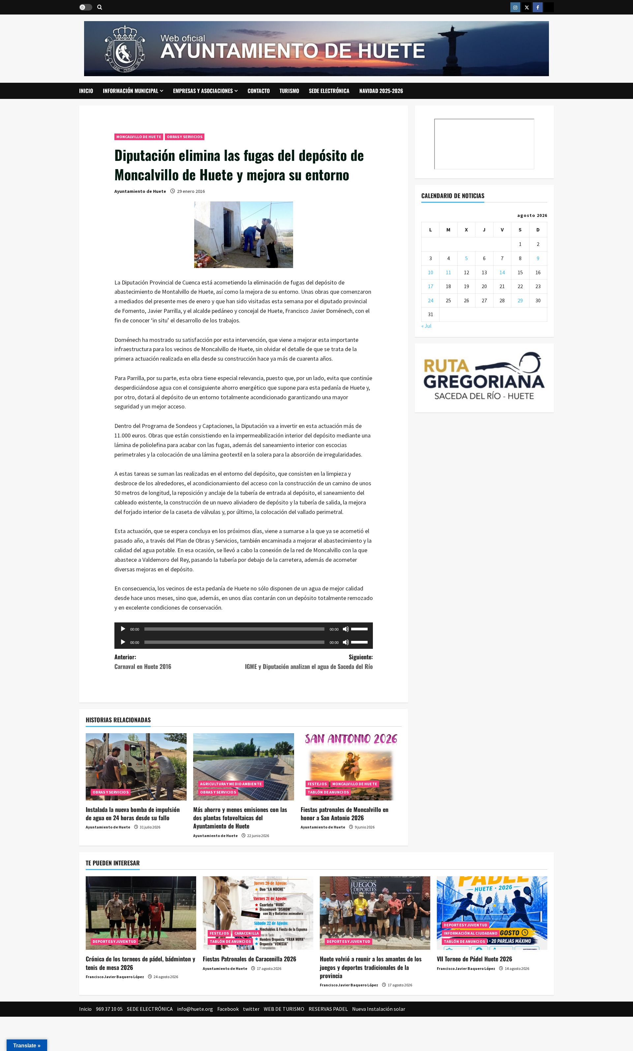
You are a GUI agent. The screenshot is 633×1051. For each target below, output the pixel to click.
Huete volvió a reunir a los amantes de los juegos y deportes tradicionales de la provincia (371, 966)
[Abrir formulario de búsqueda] (99, 7)
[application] (243, 629)
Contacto (259, 91)
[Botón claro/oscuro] (85, 7)
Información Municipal (130, 91)
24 (430, 300)
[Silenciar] (346, 629)
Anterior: (142, 661)
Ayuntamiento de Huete (140, 191)
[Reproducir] (123, 629)
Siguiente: (309, 661)
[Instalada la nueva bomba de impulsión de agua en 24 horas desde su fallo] (136, 766)
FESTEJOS (317, 783)
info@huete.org (195, 1009)
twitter (251, 1009)
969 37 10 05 (109, 1009)
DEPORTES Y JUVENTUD (114, 941)
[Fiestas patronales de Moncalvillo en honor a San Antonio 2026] (351, 766)
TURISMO (289, 91)
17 (430, 286)
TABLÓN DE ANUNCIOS (328, 792)
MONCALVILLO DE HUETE (138, 136)
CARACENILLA (246, 933)
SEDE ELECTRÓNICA (329, 91)
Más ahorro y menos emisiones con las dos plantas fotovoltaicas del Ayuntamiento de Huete (240, 817)
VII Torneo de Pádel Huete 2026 (474, 958)
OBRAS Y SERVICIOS (185, 136)
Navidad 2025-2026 (381, 91)
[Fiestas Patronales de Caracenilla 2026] (258, 913)
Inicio (86, 91)
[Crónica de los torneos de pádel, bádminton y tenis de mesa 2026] (141, 913)
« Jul (426, 325)
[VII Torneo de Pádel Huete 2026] (492, 913)
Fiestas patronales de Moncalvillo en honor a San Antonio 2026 (344, 813)
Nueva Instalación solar (378, 1009)
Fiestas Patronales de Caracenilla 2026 (249, 958)
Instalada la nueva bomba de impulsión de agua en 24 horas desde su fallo (133, 813)
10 (430, 272)
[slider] (360, 628)
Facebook (228, 1009)
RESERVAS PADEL (328, 1009)
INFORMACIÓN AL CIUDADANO (470, 933)
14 (502, 272)
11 (448, 272)
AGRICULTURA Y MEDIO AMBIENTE (231, 783)
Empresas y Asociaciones (203, 91)
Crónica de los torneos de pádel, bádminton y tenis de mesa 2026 (140, 962)
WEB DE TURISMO (284, 1009)
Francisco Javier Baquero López (115, 976)
